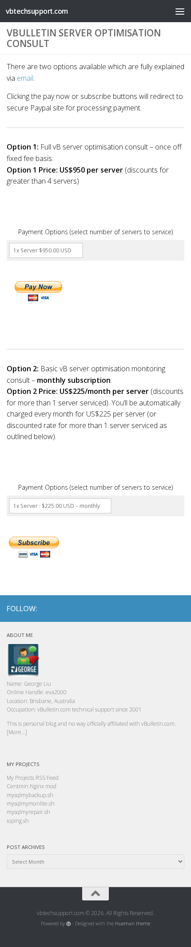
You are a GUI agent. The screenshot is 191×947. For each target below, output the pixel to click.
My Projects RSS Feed (33, 778)
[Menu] (180, 11)
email (25, 78)
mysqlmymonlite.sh (31, 803)
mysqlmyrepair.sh (28, 812)
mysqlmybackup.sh (30, 795)
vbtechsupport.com (37, 11)
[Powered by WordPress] (68, 923)
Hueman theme (132, 923)
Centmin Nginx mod (31, 786)
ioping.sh (18, 821)
